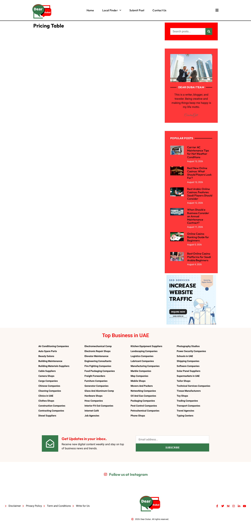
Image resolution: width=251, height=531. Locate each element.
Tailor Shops (183, 381)
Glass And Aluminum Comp (99, 391)
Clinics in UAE (45, 396)
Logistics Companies (142, 356)
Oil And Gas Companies (143, 396)
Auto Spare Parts (47, 351)
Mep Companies (139, 376)
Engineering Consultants (98, 361)
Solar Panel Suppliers (188, 371)
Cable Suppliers (47, 371)
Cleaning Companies (49, 391)
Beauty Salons (46, 356)
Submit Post (136, 10)
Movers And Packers (142, 386)
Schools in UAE (185, 356)
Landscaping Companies (144, 351)
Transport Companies (188, 406)
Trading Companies (187, 401)
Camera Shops (46, 376)
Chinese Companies (49, 386)
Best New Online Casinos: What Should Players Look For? (199, 173)
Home (90, 10)
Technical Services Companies (193, 386)
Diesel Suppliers (47, 415)
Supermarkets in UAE (188, 376)
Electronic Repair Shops (97, 351)
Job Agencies (92, 415)
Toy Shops (182, 396)
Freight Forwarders (95, 376)
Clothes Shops (46, 401)
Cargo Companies (48, 381)
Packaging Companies (143, 401)
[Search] (208, 31)
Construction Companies (51, 406)
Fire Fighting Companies (98, 366)
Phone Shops (138, 415)
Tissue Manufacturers (189, 391)
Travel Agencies (185, 411)
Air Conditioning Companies (53, 346)
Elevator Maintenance (96, 356)
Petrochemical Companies (145, 411)
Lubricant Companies (142, 361)
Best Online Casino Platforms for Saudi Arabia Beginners (199, 257)
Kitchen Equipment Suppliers (146, 346)
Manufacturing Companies (145, 366)
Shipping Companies (188, 361)
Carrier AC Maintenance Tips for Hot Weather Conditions (198, 152)
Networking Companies (143, 391)
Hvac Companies (94, 401)
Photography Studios (188, 346)
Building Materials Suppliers (53, 366)
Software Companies (188, 366)
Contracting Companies (51, 411)
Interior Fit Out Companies (99, 406)
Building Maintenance (50, 361)
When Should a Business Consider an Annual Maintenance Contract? (198, 216)
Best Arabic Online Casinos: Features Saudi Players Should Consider (199, 194)
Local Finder (110, 10)
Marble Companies (141, 371)
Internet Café (92, 411)
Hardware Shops (93, 396)
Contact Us (159, 10)
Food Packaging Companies (100, 371)
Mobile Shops (138, 381)
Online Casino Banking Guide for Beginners (198, 237)
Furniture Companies (96, 381)
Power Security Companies (191, 351)
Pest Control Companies (144, 406)
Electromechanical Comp (98, 346)
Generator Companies (96, 386)
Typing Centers (185, 415)
